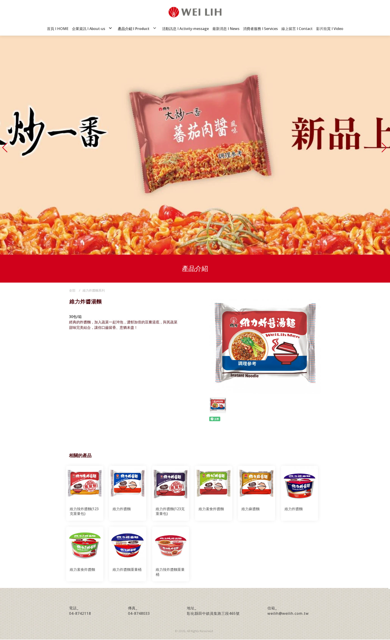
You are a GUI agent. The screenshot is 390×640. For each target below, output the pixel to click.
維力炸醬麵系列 (94, 290)
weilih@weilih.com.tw (288, 613)
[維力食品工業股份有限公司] (195, 12)
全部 (72, 290)
